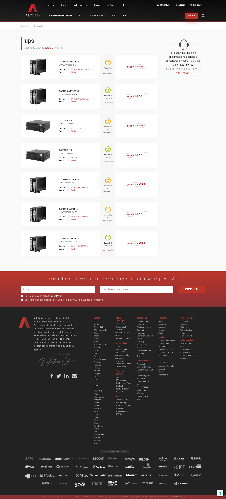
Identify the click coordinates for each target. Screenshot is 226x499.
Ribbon (97, 417)
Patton (96, 406)
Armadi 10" (120, 352)
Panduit (97, 403)
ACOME (97, 324)
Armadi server (121, 367)
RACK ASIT (181, 476)
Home (23, 26)
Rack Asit (98, 411)
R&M (96, 414)
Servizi (63, 5)
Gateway (140, 342)
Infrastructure (143, 381)
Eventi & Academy (80, 5)
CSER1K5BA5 (65, 120)
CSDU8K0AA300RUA (69, 179)
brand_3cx (32, 459)
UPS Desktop (120, 380)
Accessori (162, 327)
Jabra (96, 376)
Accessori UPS (121, 377)
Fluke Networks (100, 359)
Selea (96, 423)
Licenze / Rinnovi (165, 352)
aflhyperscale (82, 459)
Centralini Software (145, 336)
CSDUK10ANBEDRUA (69, 61)
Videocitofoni (163, 375)
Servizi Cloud (142, 387)
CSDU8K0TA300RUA (69, 209)
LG (95, 382)
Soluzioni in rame (122, 338)
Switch (161, 333)
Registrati (123, 63)
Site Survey (163, 355)
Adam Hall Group (65, 459)
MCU (139, 384)
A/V (124, 15)
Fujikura (97, 362)
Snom (96, 429)
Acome (49, 459)
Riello (96, 420)
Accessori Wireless (166, 350)
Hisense (97, 365)
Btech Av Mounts (101, 345)
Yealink (97, 441)
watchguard (131, 484)
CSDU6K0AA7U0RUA (69, 91)
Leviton (97, 385)
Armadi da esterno (123, 364)
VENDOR (191, 16)
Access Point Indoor (166, 341)
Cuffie (139, 339)
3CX (95, 321)
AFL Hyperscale (100, 330)
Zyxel (96, 443)
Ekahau (97, 356)
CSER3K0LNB (65, 150)
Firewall (183, 333)
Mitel (96, 394)
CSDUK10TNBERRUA (69, 238)
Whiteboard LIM (143, 390)
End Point (141, 379)
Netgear (97, 400)
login (140, 63)
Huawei (97, 368)
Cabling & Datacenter (60, 15)
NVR (182, 347)
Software (162, 321)
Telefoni (140, 356)
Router (161, 330)
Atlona (96, 336)
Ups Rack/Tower (122, 389)
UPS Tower (119, 392)
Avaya (96, 339)
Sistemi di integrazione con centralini (144, 350)
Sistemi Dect (142, 345)
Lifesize (97, 388)
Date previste (108, 103)
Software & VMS (186, 355)
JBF (95, 379)
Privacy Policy (55, 296)
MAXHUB (98, 391)
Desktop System (144, 376)
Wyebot (97, 438)
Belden (97, 342)
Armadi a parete (122, 355)
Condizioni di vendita (177, 497)
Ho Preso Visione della (43, 296)
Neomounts (99, 397)
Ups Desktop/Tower (123, 383)
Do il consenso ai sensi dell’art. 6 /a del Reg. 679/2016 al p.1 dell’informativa (63, 299)
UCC (81, 15)
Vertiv (96, 432)
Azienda (51, 5)
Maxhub (65, 476)
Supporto (162, 324)
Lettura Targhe (186, 344)
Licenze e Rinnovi (187, 336)
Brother (97, 348)
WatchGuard (99, 435)
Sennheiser (99, 426)
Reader (161, 372)
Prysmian (98, 408)
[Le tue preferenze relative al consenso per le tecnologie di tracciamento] (220, 493)
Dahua (97, 353)
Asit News (110, 5)
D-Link (96, 350)
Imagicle (97, 374)
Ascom (97, 333)
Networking (97, 15)
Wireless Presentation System (142, 396)
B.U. (122, 5)
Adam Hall (98, 327)
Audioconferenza (144, 327)
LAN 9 (117, 346)
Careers (97, 5)
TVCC (113, 15)
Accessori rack (121, 349)
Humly (97, 371)
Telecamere (185, 358)
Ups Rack (119, 386)
